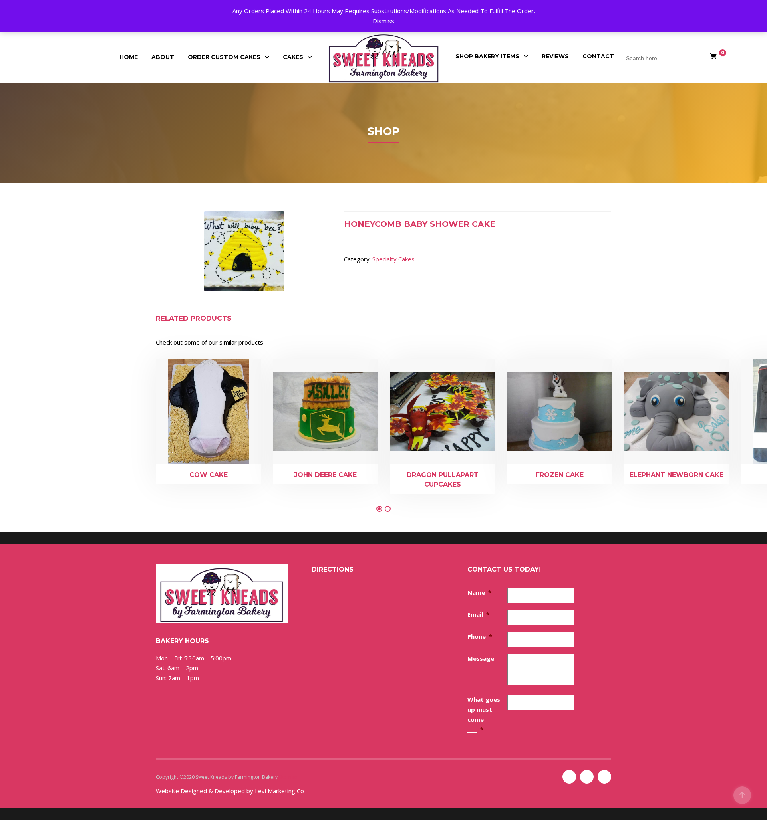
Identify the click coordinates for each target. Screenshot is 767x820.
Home (128, 57)
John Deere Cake (325, 475)
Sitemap (288, 777)
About (162, 57)
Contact (598, 56)
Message (480, 658)
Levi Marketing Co (279, 791)
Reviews (555, 56)
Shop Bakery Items (487, 56)
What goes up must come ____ (483, 714)
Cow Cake (208, 475)
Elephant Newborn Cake (676, 475)
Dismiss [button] (383, 21)
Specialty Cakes (393, 259)
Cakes (293, 57)
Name (479, 592)
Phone (479, 636)
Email (478, 614)
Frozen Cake (560, 475)
